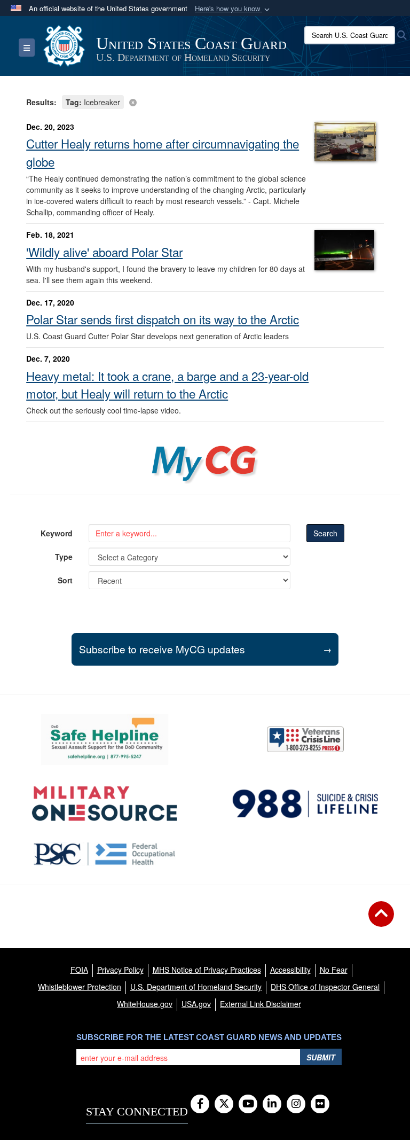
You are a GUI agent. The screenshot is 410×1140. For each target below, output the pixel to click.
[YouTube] (248, 1104)
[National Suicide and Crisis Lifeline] (305, 803)
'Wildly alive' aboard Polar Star (104, 251)
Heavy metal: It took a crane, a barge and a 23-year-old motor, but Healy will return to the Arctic (167, 384)
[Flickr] (320, 1104)
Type (64, 556)
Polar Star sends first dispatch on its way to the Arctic (162, 318)
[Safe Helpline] (105, 739)
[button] (233, 8)
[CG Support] (105, 804)
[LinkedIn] (272, 1104)
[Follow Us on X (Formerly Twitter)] (224, 1104)
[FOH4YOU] (105, 854)
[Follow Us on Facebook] (200, 1104)
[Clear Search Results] (205, 101)
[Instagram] (296, 1104)
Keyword (57, 533)
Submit (320, 1057)
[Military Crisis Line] (305, 739)
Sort (65, 580)
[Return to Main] (381, 920)
